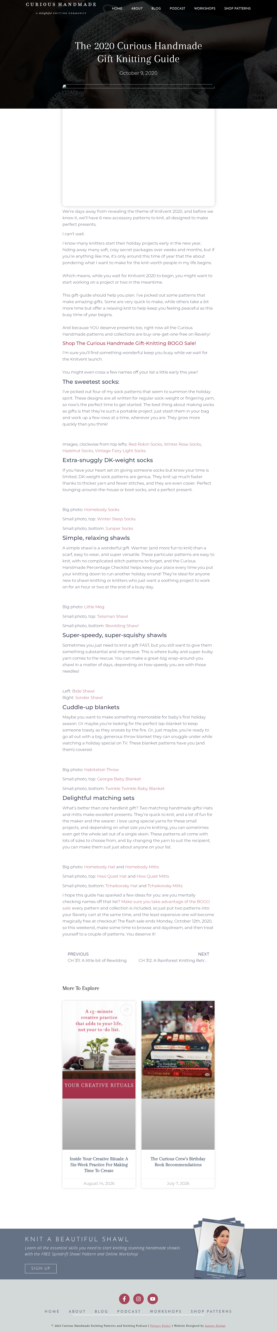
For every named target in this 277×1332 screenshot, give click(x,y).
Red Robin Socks (145, 444)
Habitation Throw (101, 769)
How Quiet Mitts (153, 876)
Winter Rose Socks (182, 444)
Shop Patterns (237, 8)
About (137, 8)
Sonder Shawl (89, 697)
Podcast (177, 8)
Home (117, 8)
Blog (156, 8)
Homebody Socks (101, 509)
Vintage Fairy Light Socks (120, 450)
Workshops (204, 8)
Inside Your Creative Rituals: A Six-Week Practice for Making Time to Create (99, 1164)
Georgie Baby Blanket (119, 779)
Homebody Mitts (142, 866)
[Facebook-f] (124, 1299)
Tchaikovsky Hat (121, 885)
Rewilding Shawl (121, 625)
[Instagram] (138, 1299)
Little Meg (94, 606)
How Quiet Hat (112, 876)
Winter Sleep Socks (116, 518)
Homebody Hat (99, 866)
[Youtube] (152, 1299)
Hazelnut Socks (77, 450)
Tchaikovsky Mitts (165, 885)
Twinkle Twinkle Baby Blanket (135, 788)
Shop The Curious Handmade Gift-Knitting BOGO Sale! (129, 343)
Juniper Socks (119, 528)
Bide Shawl (83, 691)
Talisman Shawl (112, 616)
